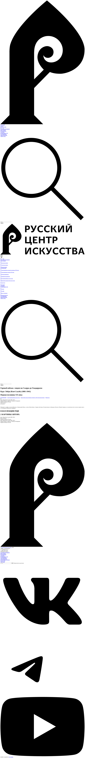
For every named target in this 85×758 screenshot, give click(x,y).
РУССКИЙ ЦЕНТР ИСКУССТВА (3, 126)
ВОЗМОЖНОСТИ (4, 133)
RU (1, 128)
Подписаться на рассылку (19, 563)
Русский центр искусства (6, 547)
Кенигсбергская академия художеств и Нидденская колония (33, 397)
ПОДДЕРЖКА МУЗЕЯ (5, 559)
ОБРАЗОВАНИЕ (3, 135)
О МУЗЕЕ (2, 132)
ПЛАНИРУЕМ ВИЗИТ (5, 129)
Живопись (48, 397)
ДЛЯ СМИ (2, 562)
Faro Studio (11, 756)
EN (3, 128)
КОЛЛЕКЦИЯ (3, 131)
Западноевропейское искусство (13, 397)
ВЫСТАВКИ (3, 130)
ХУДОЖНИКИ (3, 134)
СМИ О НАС (3, 136)
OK (12, 563)
